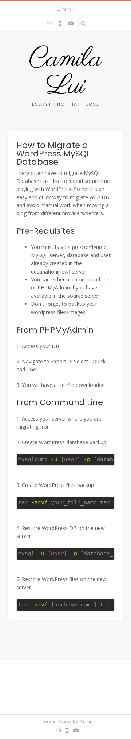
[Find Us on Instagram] (60, 23)
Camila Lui (65, 73)
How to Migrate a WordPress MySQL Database (53, 153)
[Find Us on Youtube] (71, 23)
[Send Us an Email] (49, 23)
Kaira (85, 721)
